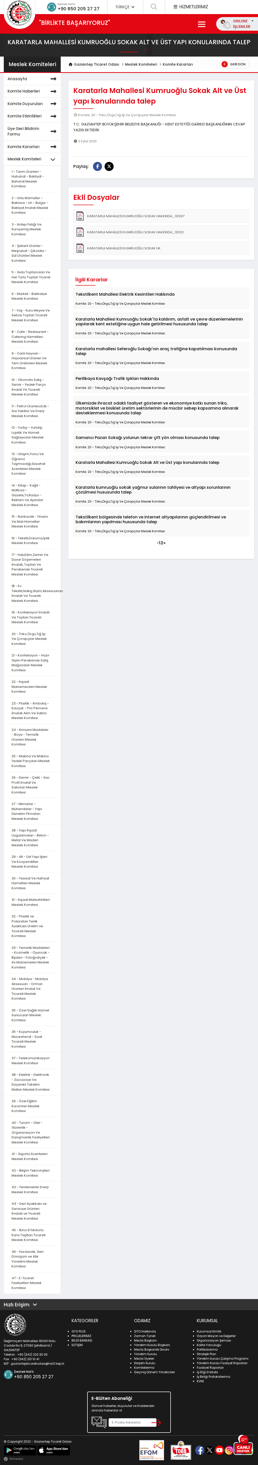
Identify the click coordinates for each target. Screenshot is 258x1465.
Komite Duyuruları (25, 103)
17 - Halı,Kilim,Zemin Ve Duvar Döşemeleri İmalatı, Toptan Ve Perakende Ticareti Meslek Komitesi (30, 564)
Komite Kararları (178, 64)
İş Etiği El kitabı (207, 1372)
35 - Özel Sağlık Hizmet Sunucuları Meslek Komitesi (30, 1015)
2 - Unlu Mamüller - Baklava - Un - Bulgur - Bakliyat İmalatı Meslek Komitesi (30, 205)
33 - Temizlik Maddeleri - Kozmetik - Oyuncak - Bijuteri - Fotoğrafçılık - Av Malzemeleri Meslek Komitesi (31, 957)
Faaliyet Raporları (210, 1367)
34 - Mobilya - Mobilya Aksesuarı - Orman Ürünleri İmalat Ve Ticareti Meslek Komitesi (30, 988)
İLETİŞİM (77, 1345)
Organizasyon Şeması (214, 1340)
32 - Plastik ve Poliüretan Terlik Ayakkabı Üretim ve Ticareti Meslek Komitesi (27, 926)
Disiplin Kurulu (144, 1363)
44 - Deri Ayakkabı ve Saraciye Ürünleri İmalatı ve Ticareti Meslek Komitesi (29, 1211)
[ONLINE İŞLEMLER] (251, 21)
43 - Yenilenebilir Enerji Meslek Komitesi (30, 1189)
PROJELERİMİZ (81, 1336)
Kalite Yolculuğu (209, 1345)
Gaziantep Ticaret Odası (96, 64)
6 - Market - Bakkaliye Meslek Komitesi (29, 296)
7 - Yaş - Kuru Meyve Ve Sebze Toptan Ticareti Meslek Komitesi (31, 315)
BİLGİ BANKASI (82, 1340)
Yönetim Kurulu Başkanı (152, 1345)
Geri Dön (237, 64)
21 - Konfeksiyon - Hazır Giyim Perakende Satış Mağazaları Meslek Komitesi (30, 663)
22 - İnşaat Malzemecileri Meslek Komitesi (29, 686)
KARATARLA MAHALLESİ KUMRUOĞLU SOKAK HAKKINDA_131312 (135, 232)
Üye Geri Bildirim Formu (23, 131)
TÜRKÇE (123, 7)
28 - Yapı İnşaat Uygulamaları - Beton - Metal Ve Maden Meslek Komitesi (30, 838)
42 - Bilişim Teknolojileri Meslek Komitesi (31, 1173)
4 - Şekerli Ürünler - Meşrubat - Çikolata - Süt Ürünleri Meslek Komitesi (29, 253)
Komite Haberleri (24, 91)
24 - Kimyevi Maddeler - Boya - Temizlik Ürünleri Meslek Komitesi (30, 737)
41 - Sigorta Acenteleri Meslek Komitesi (30, 1156)
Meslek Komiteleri (141, 64)
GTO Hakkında (145, 1331)
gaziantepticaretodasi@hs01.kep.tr (37, 1363)
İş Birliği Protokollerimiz (213, 1376)
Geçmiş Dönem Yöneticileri (154, 1372)
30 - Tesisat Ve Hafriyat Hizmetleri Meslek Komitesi (30, 883)
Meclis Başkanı (145, 1340)
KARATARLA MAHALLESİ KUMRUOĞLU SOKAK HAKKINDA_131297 (135, 216)
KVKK (200, 1381)
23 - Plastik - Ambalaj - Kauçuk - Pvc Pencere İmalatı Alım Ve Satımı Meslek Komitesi (30, 711)
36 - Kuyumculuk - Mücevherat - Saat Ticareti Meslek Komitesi (27, 1039)
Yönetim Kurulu (145, 1354)
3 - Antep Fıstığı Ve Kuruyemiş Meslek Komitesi (27, 229)
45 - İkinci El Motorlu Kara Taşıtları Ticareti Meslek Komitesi (29, 1235)
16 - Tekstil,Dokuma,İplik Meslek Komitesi (31, 541)
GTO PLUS (79, 1331)
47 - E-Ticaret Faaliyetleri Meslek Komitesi (27, 1283)
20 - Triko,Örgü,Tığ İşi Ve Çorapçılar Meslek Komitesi (29, 639)
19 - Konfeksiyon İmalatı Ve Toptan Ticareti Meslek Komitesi (31, 617)
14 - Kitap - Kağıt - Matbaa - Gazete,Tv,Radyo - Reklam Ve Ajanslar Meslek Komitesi (27, 495)
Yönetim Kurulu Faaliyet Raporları (222, 1363)
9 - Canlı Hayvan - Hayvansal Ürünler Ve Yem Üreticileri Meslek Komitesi (29, 361)
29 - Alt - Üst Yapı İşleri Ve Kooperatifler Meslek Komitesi (29, 861)
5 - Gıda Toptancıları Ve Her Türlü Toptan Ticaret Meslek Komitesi (31, 277)
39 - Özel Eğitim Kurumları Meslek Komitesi (26, 1106)
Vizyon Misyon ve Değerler (216, 1336)
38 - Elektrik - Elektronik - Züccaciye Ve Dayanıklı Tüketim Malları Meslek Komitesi (31, 1082)
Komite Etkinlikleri (25, 116)
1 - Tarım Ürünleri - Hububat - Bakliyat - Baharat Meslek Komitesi (28, 179)
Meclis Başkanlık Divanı (151, 1349)
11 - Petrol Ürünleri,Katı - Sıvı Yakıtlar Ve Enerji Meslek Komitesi (30, 411)
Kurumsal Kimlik (209, 1331)
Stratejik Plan (206, 1354)
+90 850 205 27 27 (78, 9)
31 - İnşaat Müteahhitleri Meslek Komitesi (31, 902)
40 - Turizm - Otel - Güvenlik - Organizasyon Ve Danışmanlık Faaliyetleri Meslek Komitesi (31, 1132)
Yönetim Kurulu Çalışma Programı (222, 1358)
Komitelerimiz (144, 1367)
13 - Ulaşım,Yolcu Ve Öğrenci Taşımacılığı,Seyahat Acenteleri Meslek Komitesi (28, 464)
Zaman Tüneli (144, 1336)
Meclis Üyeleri (144, 1358)
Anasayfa (17, 78)
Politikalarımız (207, 1349)
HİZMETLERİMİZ (193, 7)
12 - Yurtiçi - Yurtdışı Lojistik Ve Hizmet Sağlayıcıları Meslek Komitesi (28, 435)
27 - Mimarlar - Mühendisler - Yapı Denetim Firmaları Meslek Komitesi (27, 811)
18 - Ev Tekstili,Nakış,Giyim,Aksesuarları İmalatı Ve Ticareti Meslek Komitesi (36, 593)
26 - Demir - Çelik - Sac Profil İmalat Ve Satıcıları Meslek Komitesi (31, 785)
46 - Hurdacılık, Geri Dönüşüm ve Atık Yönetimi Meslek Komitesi (28, 1259)
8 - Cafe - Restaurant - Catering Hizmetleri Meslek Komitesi (30, 336)
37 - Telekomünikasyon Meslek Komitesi (31, 1061)
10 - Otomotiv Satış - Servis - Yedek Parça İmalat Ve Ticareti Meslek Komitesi (29, 387)
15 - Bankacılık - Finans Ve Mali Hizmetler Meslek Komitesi (30, 521)
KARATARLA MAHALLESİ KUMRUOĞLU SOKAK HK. (124, 248)
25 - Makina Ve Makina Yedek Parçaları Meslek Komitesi (31, 761)
